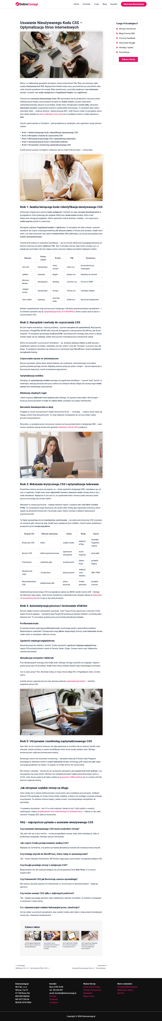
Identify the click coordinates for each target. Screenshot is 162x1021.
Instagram (53, 1002)
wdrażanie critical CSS (67, 427)
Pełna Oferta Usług (91, 987)
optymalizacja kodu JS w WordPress (59, 311)
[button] (134, 4)
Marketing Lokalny (125, 990)
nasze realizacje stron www (51, 114)
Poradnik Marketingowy (127, 987)
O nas (96, 4)
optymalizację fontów (76, 681)
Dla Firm (120, 993)
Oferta (76, 4)
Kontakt (113, 4)
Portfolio (86, 4)
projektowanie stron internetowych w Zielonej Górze (60, 811)
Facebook (53, 999)
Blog (105, 4)
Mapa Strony (88, 996)
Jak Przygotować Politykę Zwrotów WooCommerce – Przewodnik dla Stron (70, 944)
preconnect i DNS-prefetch (71, 777)
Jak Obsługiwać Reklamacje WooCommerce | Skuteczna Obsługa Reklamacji (32, 944)
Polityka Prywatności (92, 990)
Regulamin (87, 993)
